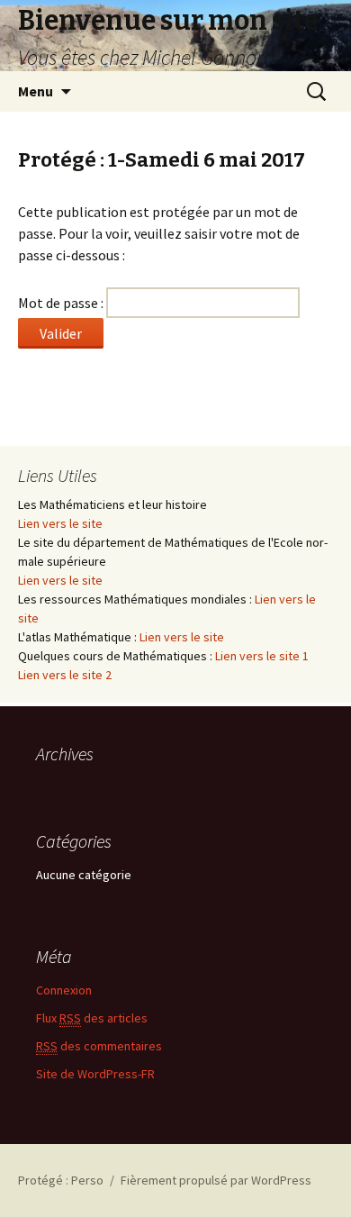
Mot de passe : (62, 303)
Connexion (64, 990)
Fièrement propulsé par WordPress (216, 1180)
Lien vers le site (60, 523)
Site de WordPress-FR (95, 1074)
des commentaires (99, 1046)
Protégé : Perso (61, 1180)
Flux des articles (92, 1018)
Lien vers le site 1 (262, 656)
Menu (35, 91)
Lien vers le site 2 (65, 675)
